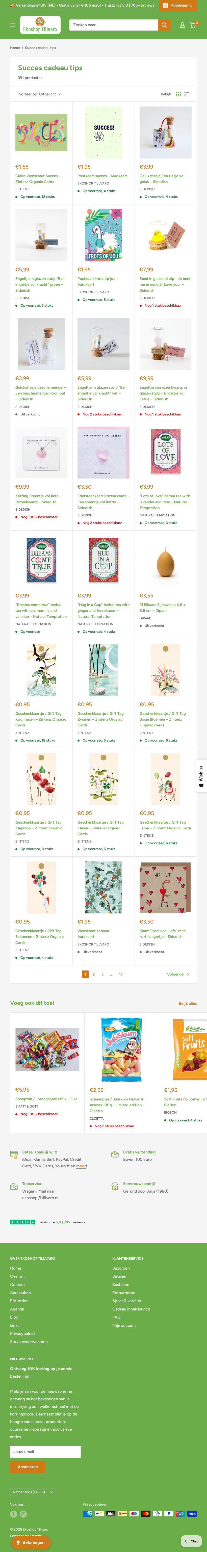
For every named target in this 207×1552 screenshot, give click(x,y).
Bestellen (120, 1284)
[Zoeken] (164, 25)
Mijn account (124, 1325)
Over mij (17, 1276)
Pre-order (19, 1300)
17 (121, 974)
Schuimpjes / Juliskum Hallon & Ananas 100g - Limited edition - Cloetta (117, 1105)
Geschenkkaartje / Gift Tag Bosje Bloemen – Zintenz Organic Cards (163, 719)
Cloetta (97, 1118)
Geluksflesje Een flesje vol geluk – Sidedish (162, 179)
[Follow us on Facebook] (13, 1514)
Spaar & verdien (126, 1300)
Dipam (145, 618)
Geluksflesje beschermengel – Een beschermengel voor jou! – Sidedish (40, 393)
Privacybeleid (22, 1333)
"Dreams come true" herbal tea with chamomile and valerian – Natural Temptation (41, 610)
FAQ (116, 1317)
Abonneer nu (181, 5)
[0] (193, 25)
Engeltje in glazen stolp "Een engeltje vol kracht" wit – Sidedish (101, 393)
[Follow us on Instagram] (23, 1514)
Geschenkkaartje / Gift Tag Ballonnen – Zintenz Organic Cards (39, 937)
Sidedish (147, 189)
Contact (17, 1284)
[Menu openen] (12, 25)
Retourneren (123, 1292)
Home (15, 48)
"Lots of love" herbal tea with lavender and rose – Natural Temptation (165, 502)
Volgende (175, 974)
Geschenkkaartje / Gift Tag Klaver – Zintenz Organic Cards (100, 828)
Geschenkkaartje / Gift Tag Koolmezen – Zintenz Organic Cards (40, 719)
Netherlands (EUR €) (29, 1492)
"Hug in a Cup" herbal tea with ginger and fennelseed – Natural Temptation (103, 610)
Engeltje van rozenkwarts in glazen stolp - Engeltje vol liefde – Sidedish (163, 393)
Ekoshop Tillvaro (93, 183)
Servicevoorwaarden (29, 1341)
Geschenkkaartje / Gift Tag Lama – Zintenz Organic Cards (166, 825)
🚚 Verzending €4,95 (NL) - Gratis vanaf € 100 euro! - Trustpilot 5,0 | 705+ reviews (82, 5)
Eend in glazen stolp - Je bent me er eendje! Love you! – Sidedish (165, 284)
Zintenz (22, 189)
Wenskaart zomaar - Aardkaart (94, 934)
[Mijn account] (182, 25)
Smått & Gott (26, 1106)
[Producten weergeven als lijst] (187, 94)
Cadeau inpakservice (131, 1309)
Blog (14, 1317)
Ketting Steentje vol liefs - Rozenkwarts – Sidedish (38, 499)
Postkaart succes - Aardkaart (102, 176)
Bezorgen (121, 1268)
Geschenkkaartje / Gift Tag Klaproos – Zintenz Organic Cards (38, 828)
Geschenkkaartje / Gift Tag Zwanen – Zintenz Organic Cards (100, 719)
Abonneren (28, 1466)
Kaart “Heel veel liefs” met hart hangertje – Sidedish (162, 934)
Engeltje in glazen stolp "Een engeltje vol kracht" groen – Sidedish (39, 284)
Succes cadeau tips (40, 48)
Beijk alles (188, 1003)
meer (81, 1166)
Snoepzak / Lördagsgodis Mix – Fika (46, 1099)
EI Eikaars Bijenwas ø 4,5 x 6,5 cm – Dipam (162, 607)
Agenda (17, 1309)
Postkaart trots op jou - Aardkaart (97, 281)
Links (14, 1325)
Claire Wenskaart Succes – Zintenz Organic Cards (38, 179)
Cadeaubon (20, 1292)
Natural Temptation (157, 515)
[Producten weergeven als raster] (178, 94)
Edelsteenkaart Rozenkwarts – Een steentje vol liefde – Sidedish (103, 502)
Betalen (119, 1276)
